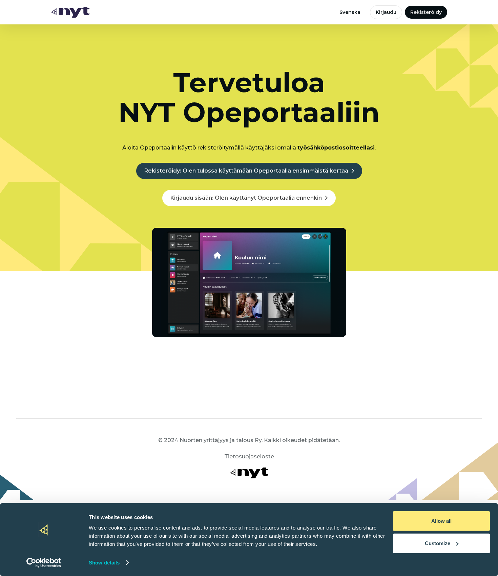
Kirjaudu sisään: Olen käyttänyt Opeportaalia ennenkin (246, 198)
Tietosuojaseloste (249, 456)
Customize (437, 543)
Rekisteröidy (426, 12)
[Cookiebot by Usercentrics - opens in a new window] (44, 563)
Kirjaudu (386, 12)
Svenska (349, 12)
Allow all (441, 521)
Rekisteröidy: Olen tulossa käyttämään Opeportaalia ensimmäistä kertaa (246, 170)
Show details (104, 562)
